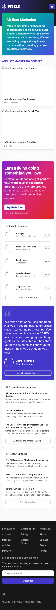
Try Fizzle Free (15, 207)
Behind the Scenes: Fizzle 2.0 (19, 489)
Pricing (24, 534)
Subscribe (28, 580)
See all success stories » (28, 373)
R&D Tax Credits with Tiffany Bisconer (24, 474)
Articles (6, 545)
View (47, 235)
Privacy (43, 550)
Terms (43, 545)
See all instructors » (28, 297)
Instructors (8, 550)
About (43, 534)
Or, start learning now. (17, 213)
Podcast (6, 539)
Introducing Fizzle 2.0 (15, 410)
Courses (6, 534)
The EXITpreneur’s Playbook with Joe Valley (26, 460)
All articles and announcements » (28, 441)
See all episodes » (28, 502)
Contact (44, 539)
